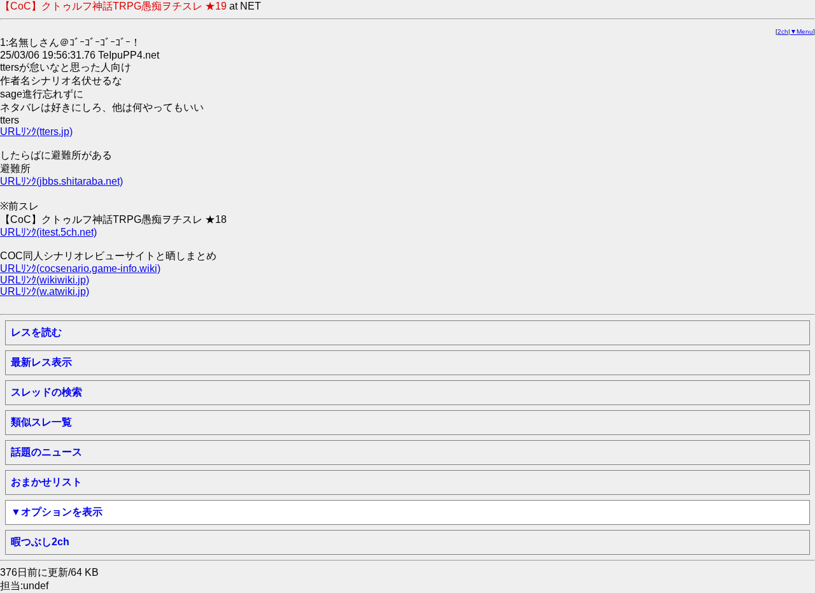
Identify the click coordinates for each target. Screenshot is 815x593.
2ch (782, 31)
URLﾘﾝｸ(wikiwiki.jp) (44, 280)
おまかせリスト (46, 481)
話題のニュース (46, 452)
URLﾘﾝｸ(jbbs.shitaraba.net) (61, 181)
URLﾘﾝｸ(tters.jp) (36, 131)
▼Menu (801, 31)
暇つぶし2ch (40, 541)
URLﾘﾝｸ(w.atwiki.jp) (44, 291)
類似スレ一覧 (41, 422)
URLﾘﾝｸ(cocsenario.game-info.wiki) (80, 268)
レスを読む (36, 332)
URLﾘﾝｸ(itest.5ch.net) (48, 232)
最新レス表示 (41, 362)
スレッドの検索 (46, 392)
